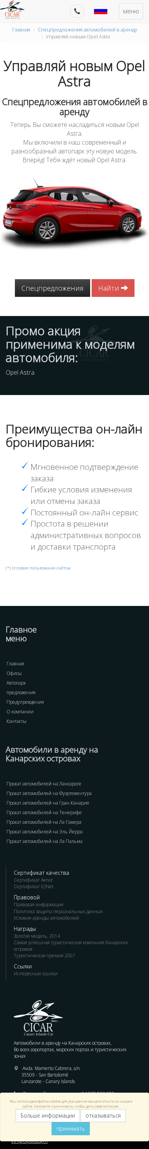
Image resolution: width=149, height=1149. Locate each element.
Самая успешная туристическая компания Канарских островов (71, 945)
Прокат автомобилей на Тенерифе (44, 812)
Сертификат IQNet (33, 886)
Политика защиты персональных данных (58, 911)
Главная (21, 29)
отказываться (103, 1115)
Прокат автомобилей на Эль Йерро (44, 831)
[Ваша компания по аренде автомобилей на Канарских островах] (16, 9)
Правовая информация (38, 904)
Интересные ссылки (36, 973)
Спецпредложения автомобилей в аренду (87, 29)
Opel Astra (20, 372)
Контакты (16, 721)
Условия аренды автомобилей (46, 918)
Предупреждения (25, 702)
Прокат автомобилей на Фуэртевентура (49, 793)
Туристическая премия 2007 (44, 955)
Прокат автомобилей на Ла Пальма (44, 841)
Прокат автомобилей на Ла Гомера (43, 822)
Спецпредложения (52, 288)
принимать (71, 1128)
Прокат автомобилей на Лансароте (43, 783)
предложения (21, 692)
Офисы (14, 673)
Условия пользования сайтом (41, 568)
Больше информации (48, 1115)
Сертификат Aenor (33, 880)
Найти (109, 288)
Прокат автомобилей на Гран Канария (47, 803)
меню (131, 11)
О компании (20, 711)
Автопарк (16, 683)
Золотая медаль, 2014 (37, 936)
